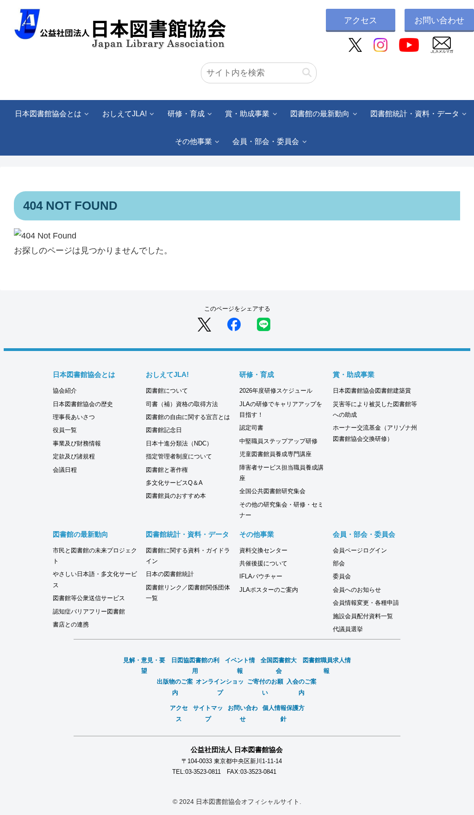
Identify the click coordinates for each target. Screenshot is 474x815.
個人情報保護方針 (283, 713)
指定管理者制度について (179, 456)
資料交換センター (263, 550)
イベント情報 (240, 665)
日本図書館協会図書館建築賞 (372, 390)
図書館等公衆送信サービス (89, 598)
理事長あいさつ (74, 417)
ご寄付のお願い (265, 687)
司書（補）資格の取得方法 (182, 404)
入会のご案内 (302, 687)
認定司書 (251, 427)
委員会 (342, 576)
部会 (339, 563)
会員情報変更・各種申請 (366, 602)
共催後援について (263, 563)
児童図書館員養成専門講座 (275, 454)
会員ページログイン (360, 550)
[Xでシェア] (204, 324)
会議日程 (65, 469)
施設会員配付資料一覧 (363, 616)
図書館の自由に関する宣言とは (188, 417)
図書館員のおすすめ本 (176, 495)
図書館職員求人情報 (327, 665)
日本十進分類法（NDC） (179, 443)
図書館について (167, 390)
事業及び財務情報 (77, 443)
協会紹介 (65, 390)
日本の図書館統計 (170, 573)
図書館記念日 (164, 429)
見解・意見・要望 (144, 665)
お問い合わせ (439, 20)
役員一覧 (65, 429)
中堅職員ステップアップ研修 (278, 441)
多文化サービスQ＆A (174, 482)
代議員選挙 (348, 629)
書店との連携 (71, 624)
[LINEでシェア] (263, 324)
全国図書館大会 (279, 665)
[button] (307, 73)
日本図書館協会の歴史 (83, 404)
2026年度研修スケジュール (275, 390)
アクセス (360, 20)
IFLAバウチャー (260, 576)
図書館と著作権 (167, 469)
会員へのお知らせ (357, 589)
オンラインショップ (220, 687)
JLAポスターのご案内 (268, 589)
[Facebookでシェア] (234, 324)
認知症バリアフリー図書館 (89, 611)
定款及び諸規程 (74, 456)
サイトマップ (208, 713)
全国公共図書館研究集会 (272, 491)
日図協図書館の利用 (195, 665)
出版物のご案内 (175, 687)
